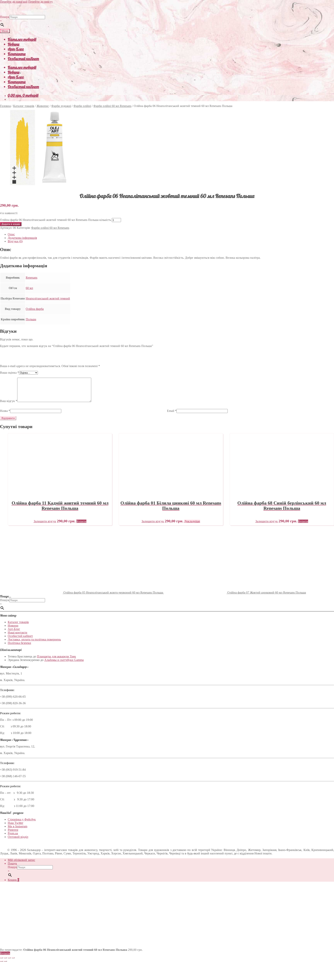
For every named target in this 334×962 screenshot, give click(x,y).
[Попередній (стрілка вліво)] (1, 961)
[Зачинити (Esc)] (13, 957)
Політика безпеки (19, 643)
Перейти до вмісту (40, 1)
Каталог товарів (22, 39)
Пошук (4, 17)
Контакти (17, 53)
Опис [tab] (11, 234)
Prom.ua (13, 833)
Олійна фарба (35, 308)
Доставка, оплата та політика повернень (34, 639)
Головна (5, 106)
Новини (13, 44)
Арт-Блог (16, 49)
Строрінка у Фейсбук (22, 819)
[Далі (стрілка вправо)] (5, 961)
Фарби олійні (82, 106)
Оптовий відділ (18, 836)
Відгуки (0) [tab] (15, 241)
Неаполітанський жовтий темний (48, 298)
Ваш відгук (8, 401)
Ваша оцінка (9, 372)
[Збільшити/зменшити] (1, 957)
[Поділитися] (9, 957)
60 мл (29, 288)
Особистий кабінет (23, 58)
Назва (5, 410)
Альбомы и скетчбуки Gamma (64, 660)
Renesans (31, 277)
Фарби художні (61, 106)
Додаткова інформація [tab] (22, 237)
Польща (31, 319)
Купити (5, 953)
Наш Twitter (15, 823)
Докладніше (192, 521)
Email (171, 410)
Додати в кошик (11, 224)
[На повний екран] (5, 957)
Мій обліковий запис (21, 860)
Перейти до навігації (13, 1)
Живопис (43, 106)
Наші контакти (17, 632)
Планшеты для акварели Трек (56, 656)
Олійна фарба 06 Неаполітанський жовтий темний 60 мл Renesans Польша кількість (55, 219)
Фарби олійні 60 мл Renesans (112, 106)
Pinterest (13, 829)
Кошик (13, 879)
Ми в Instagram (17, 826)
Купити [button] (81, 521)
